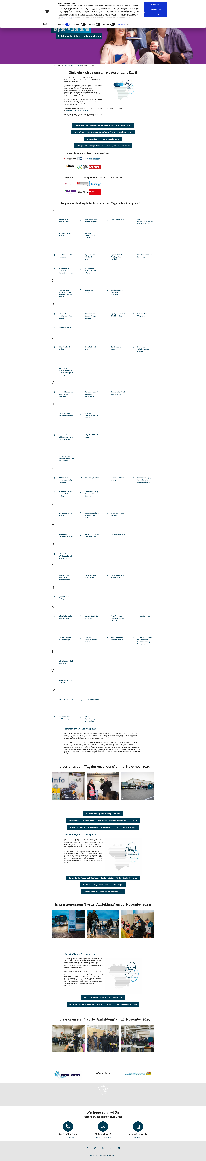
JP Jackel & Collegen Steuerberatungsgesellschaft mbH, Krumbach (67, 458)
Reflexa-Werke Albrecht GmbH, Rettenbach (65, 617)
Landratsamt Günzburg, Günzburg (65, 514)
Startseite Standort (69, 65)
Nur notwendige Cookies (156, 14)
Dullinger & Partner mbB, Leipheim (66, 329)
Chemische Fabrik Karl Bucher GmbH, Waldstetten (117, 292)
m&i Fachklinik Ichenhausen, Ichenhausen (66, 536)
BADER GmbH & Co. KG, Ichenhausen (65, 256)
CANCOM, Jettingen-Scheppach (90, 291)
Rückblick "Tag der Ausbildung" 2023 (80, 954)
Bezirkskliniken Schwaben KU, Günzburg (144, 256)
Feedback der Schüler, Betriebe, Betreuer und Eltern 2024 (103, 891)
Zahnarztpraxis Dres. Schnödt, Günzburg (64, 718)
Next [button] (150, 786)
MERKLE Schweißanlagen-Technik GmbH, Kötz (92, 536)
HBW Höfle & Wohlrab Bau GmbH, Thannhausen (66, 414)
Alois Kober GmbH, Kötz (118, 219)
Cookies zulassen (156, 4)
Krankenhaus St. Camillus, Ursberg (118, 479)
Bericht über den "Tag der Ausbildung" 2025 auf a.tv (103, 814)
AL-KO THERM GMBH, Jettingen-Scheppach (91, 220)
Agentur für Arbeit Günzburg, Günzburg (64, 220)
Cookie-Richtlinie (67, 17)
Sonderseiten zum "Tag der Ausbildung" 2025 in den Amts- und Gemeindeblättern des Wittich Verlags (103, 820)
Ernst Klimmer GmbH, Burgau (117, 348)
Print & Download (138, 1138)
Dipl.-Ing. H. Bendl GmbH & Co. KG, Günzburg (118, 315)
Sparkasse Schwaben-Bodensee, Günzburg (117, 638)
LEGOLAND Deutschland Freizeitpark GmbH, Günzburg (91, 515)
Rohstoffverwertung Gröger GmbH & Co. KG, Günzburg (117, 618)
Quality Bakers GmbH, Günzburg (65, 598)
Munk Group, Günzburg (118, 534)
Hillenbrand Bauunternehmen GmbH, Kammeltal (92, 416)
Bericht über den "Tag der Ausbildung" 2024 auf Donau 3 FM (103, 885)
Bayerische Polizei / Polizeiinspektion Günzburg (90, 257)
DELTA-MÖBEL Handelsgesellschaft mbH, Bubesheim (66, 316)
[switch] (83, 24)
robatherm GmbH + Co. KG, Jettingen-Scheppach (92, 617)
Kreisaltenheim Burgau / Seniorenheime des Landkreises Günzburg (144, 480)
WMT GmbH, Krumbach (92, 699)
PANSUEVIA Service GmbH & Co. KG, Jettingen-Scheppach (64, 577)
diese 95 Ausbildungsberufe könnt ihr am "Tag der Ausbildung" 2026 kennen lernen (103, 125)
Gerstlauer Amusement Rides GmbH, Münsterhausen (91, 394)
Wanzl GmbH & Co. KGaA (66, 699)
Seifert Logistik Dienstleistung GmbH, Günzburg (91, 640)
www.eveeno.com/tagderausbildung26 (77, 110)
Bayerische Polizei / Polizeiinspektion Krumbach (116, 257)
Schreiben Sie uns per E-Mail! (103, 1138)
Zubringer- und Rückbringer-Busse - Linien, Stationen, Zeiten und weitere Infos (103, 146)
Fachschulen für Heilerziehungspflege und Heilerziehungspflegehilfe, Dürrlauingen (66, 372)
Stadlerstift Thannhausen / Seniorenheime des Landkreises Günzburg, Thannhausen (144, 641)
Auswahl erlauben (156, 9)
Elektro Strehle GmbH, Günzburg (91, 348)
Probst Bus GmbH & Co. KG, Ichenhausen (117, 576)
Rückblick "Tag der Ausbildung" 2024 (80, 834)
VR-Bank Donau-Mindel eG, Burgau (65, 681)
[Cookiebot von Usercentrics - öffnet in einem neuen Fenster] (47, 24)
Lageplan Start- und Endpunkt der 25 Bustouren (103, 139)
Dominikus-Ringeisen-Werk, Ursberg (143, 315)
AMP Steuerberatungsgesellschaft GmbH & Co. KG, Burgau (145, 222)
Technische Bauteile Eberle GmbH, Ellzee (66, 662)
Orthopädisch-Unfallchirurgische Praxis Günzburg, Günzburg (65, 556)
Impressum (107, 1155)
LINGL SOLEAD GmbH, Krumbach (117, 514)
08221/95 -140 (70, 1138)
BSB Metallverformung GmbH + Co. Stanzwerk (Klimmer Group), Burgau (66, 271)
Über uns (92, 1155)
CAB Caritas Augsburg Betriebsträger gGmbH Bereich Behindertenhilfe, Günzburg (66, 293)
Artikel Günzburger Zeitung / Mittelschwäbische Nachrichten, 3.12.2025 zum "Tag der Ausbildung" (103, 827)
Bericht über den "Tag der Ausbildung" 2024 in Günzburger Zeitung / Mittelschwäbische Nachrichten (103, 878)
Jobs (96, 1155)
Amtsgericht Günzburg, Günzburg (65, 234)
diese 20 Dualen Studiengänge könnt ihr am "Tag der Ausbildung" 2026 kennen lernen (103, 132)
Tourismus (113, 1155)
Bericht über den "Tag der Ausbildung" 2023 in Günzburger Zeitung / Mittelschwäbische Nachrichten (103, 1004)
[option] (69, 787)
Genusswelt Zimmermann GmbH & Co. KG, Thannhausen (66, 394)
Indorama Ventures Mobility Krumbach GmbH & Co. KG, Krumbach (66, 437)
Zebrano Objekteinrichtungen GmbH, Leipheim (90, 719)
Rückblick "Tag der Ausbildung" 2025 (80, 729)
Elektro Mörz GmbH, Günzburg (64, 348)
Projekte (79, 65)
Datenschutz (101, 1155)
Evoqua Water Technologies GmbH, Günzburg (143, 349)
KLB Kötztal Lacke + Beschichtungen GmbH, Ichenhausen (65, 480)
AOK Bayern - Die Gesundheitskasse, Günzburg (90, 235)
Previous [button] (55, 786)
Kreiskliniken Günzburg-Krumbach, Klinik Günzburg (65, 494)
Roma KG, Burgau (145, 616)
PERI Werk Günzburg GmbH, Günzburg (90, 576)
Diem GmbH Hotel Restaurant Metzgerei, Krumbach (91, 316)
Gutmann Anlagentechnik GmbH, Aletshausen (118, 393)
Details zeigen (122, 24)
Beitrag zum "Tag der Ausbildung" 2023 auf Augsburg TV (103, 997)
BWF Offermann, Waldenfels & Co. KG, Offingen (90, 271)
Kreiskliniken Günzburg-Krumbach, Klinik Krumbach (91, 494)
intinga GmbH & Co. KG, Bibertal (91, 436)
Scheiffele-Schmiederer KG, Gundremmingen (65, 638)
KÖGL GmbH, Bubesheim (92, 478)
